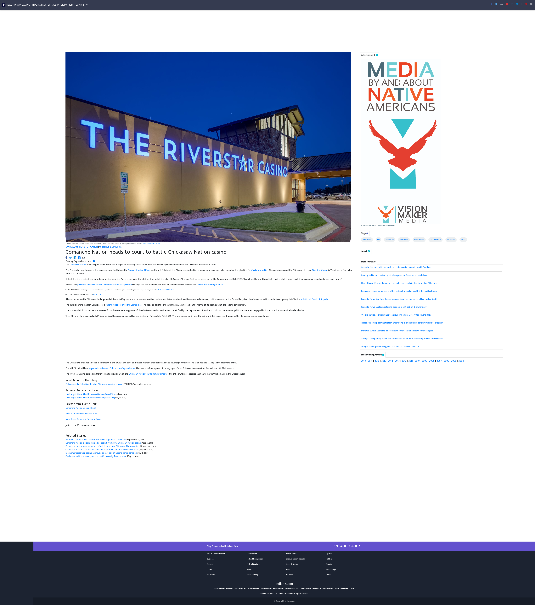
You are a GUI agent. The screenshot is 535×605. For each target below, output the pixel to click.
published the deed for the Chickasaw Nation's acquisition (104, 285)
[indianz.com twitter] (496, 4)
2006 (446, 360)
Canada (210, 564)
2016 (377, 360)
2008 (431, 360)
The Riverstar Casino (151, 243)
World (328, 574)
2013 (397, 360)
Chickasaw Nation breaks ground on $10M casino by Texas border (95, 456)
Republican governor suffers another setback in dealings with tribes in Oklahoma (399, 291)
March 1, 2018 (97, 294)
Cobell (209, 569)
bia (378, 239)
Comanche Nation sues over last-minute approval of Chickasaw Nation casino (101, 450)
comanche (404, 239)
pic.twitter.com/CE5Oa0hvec (165, 289)
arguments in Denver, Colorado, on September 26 (112, 368)
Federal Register (41, 5)
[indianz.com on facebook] (334, 546)
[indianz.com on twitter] (337, 546)
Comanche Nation (78, 265)
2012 (404, 360)
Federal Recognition (255, 559)
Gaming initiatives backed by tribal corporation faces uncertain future (394, 275)
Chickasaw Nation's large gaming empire (148, 374)
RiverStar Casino (320, 270)
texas (463, 239)
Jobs (71, 5)
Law (288, 569)
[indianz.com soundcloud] (501, 4)
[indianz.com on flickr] (531, 4)
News (9, 5)
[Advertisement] (149, 31)
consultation (419, 239)
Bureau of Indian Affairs (139, 270)
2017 (370, 360)
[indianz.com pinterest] (526, 4)
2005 (453, 360)
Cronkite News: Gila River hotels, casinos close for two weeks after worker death (399, 299)
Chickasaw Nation (259, 270)
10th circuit (367, 239)
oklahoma (451, 239)
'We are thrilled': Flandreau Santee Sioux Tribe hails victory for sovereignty (396, 315)
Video (64, 5)
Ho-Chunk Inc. (293, 588)
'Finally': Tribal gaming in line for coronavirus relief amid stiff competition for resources (402, 339)
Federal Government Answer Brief (81, 413)
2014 (390, 360)
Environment (252, 553)
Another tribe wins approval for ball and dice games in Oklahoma (95, 440)
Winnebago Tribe (347, 588)
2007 (439, 360)
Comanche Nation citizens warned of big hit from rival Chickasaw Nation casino (103, 443)
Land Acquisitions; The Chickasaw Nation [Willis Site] (90, 398)
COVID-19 (80, 5)
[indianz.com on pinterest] (353, 546)
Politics (329, 559)
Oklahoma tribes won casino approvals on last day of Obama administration (101, 453)
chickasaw (390, 239)
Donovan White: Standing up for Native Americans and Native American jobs (397, 331)
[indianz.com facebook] (491, 4)
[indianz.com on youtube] (507, 4)
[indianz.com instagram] (512, 4)
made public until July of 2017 (211, 285)
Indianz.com (290, 601)
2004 (461, 360)
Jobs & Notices (292, 564)
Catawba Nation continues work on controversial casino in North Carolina (396, 267)
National (289, 574)
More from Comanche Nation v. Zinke (83, 419)
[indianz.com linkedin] (517, 4)
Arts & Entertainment (216, 553)
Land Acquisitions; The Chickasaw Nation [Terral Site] (90, 394)
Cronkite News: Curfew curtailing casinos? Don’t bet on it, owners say (393, 307)
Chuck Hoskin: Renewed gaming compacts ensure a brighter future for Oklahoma (399, 283)
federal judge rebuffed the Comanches (124, 305)
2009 (424, 360)
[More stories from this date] (94, 261)
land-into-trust (435, 239)
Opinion (329, 553)
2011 (410, 360)
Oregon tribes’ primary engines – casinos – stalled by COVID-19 (390, 347)
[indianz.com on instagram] (349, 546)
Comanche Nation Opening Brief (80, 408)
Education (211, 574)
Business (210, 559)
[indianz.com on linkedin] (359, 546)
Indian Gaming (22, 5)
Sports (329, 564)
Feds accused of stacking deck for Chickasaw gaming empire (94, 384)
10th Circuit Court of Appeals (314, 299)
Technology (331, 569)
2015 (383, 360)
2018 (363, 360)
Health (249, 569)
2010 (417, 360)
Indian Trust (291, 553)
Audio (56, 5)
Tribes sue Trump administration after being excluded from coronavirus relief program (402, 323)
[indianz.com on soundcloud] (341, 546)
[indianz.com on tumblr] (521, 4)
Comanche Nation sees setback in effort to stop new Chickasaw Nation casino (102, 446)
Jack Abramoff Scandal (295, 559)
